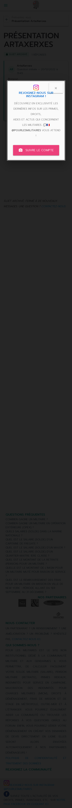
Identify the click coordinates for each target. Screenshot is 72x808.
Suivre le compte (36, 150)
